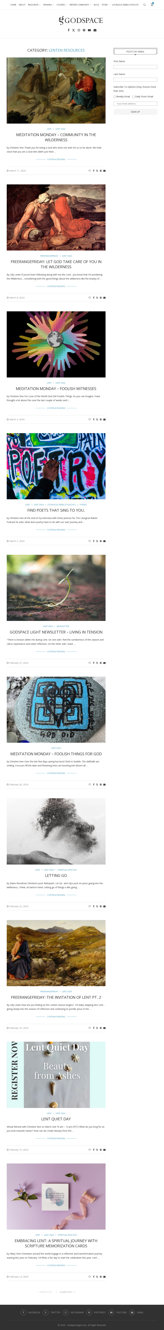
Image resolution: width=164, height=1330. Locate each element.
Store (104, 4)
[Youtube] (89, 30)
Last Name (119, 74)
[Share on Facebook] (93, 170)
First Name (119, 61)
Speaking (47, 4)
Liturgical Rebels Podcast (125, 4)
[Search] (144, 4)
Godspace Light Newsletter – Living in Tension (56, 632)
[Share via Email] (104, 170)
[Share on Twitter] (97, 170)
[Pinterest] (84, 30)
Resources (33, 4)
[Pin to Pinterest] (101, 170)
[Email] (95, 30)
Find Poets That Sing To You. (56, 510)
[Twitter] (73, 30)
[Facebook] (68, 30)
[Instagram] (79, 30)
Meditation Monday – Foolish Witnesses (56, 388)
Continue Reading (56, 159)
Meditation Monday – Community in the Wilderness (56, 137)
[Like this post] (90, 170)
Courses (61, 4)
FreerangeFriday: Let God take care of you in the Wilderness (56, 264)
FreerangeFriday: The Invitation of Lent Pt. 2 (56, 997)
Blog (96, 4)
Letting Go (56, 875)
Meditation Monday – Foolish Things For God (56, 753)
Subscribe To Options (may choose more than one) (135, 88)
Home (13, 4)
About (22, 4)
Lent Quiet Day (56, 1118)
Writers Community (79, 4)
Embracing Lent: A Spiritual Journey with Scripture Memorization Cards (56, 1243)
